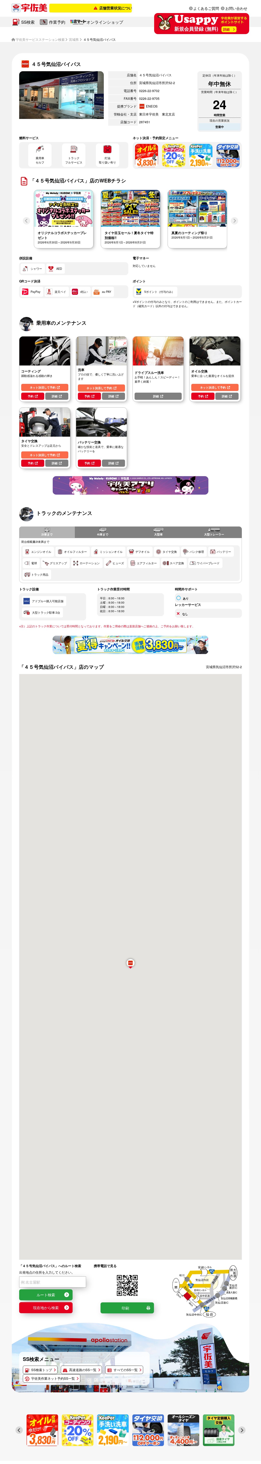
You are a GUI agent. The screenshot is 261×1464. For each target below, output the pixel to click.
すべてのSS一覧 (126, 1369)
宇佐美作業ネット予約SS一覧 (53, 1378)
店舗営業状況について (102, 8)
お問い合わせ (236, 8)
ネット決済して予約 (42, 387)
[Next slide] (234, 220)
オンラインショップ (104, 22)
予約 (30, 396)
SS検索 (28, 22)
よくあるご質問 (206, 8)
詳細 (55, 396)
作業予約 (57, 22)
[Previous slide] (26, 220)
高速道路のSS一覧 (82, 1369)
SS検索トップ (41, 1369)
